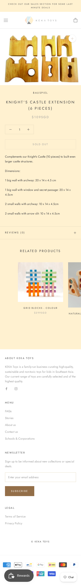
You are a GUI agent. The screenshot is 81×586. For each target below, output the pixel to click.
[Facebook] (6, 388)
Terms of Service (15, 516)
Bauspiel (40, 93)
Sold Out (40, 144)
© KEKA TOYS (40, 541)
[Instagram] (16, 388)
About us (10, 425)
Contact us (11, 432)
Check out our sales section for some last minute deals (40, 5)
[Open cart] (75, 20)
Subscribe (19, 491)
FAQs (8, 411)
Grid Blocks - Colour (40, 308)
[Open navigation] (6, 20)
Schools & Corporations (20, 438)
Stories (9, 418)
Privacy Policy (13, 523)
